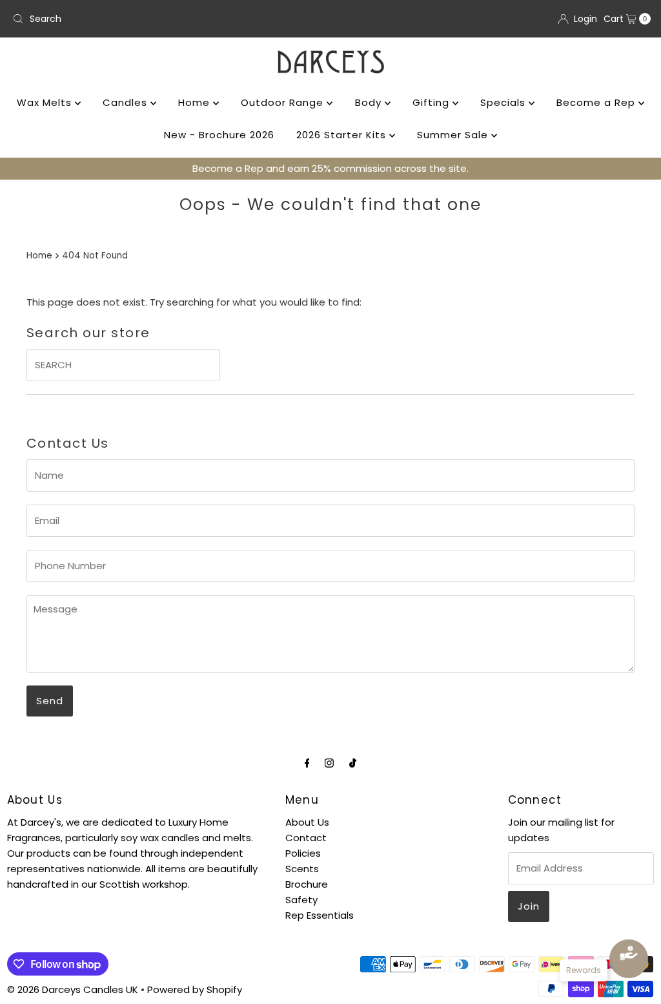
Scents (302, 868)
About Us (307, 822)
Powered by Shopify (194, 989)
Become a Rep (597, 102)
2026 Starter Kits (342, 134)
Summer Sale (454, 134)
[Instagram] (329, 763)
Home (195, 102)
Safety (301, 899)
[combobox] (166, 19)
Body (370, 102)
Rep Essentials (319, 915)
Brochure (306, 884)
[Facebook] (307, 763)
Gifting (432, 102)
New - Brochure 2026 (219, 134)
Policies (303, 853)
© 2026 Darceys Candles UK (72, 989)
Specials (504, 102)
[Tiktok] (352, 763)
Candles (126, 102)
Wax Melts (46, 102)
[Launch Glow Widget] (628, 958)
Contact (306, 837)
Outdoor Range (284, 102)
